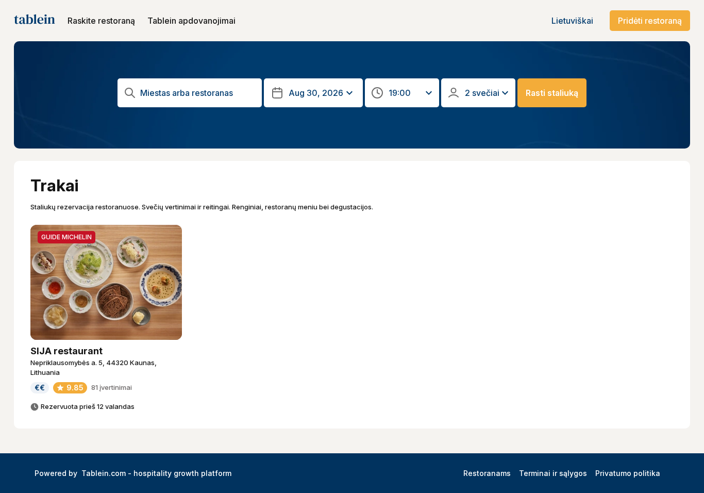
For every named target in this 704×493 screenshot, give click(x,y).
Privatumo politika (627, 473)
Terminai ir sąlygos (553, 473)
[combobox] (198, 93)
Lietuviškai (572, 20)
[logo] (34, 20)
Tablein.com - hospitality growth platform (156, 473)
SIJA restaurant (66, 351)
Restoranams (487, 473)
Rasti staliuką (552, 93)
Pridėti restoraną (650, 20)
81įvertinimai (111, 387)
